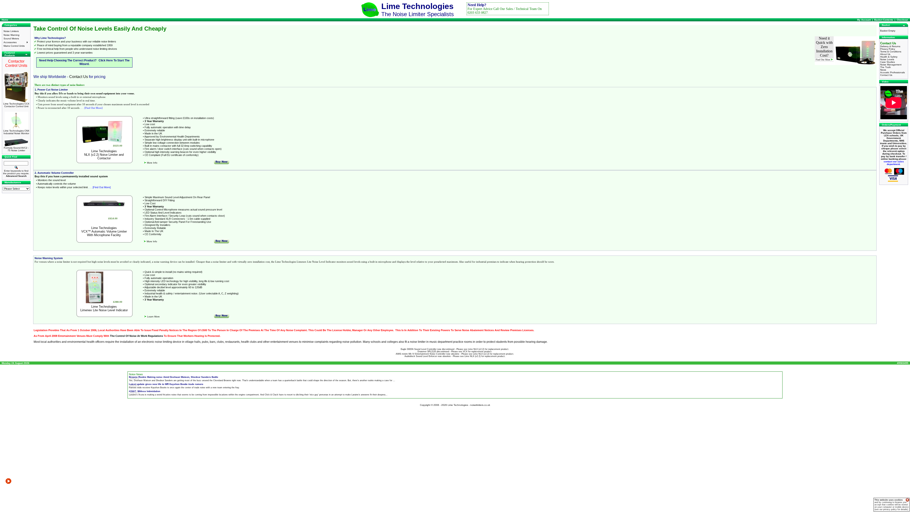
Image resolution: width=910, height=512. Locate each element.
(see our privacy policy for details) (891, 509)
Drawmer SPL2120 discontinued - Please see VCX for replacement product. (455, 351)
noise (346, 341)
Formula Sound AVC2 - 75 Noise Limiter (16, 149)
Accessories (10, 42)
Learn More (153, 316)
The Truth (885, 67)
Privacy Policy (887, 49)
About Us (885, 54)
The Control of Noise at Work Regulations (136, 335)
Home (5, 19)
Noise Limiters (11, 31)
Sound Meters (11, 38)
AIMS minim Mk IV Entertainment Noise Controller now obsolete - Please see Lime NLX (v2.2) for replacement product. (455, 354)
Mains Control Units (14, 46)
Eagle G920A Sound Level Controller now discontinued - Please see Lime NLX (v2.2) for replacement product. (455, 349)
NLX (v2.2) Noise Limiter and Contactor (104, 156)
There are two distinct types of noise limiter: (59, 84)
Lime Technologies (104, 151)
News (883, 70)
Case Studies (887, 62)
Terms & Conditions (890, 51)
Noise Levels (887, 59)
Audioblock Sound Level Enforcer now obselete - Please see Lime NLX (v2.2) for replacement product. (455, 356)
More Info (151, 162)
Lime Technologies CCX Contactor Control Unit (16, 105)
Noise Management (890, 64)
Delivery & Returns (890, 46)
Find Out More (823, 59)
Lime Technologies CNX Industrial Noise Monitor (16, 132)
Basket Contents (883, 19)
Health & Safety (888, 56)
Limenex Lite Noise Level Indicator (104, 310)
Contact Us (78, 77)
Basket (886, 25)
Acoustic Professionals (892, 72)
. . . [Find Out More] (91, 107)
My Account (864, 19)
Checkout (902, 19)
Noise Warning (11, 35)
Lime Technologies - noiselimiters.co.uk (469, 405)
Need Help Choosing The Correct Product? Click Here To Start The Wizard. (84, 62)
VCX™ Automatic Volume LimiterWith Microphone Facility (104, 233)
